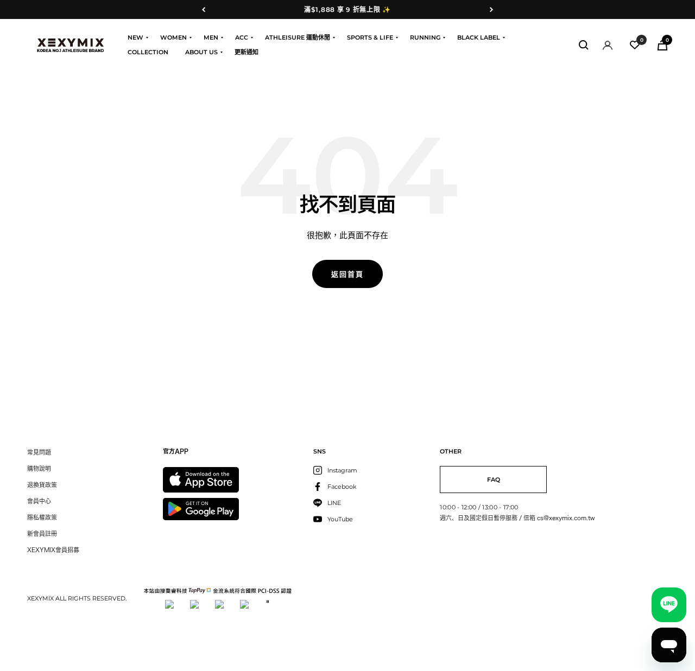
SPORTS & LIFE (370, 37)
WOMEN (173, 37)
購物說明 (39, 468)
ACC (241, 37)
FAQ (493, 479)
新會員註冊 (42, 533)
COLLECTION (148, 52)
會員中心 (39, 501)
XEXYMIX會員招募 (53, 550)
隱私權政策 (42, 517)
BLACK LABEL (478, 37)
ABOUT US (201, 52)
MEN (211, 37)
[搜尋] (584, 45)
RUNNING (425, 37)
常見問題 (39, 452)
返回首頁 (347, 274)
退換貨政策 (42, 485)
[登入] (607, 45)
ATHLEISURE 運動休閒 (297, 37)
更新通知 (246, 52)
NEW (135, 37)
